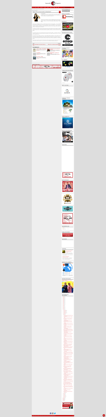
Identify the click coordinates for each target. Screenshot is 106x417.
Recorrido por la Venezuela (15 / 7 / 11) (67, 368)
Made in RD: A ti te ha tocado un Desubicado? (42, 11)
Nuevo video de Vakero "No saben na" (67, 383)
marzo (64, 395)
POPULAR (35, 7)
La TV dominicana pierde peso (66, 382)
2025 (63, 297)
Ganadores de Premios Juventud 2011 (67, 344)
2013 (63, 307)
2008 (63, 399)
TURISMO (51, 7)
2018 (63, 303)
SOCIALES (48, 7)
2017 (63, 304)
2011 (63, 309)
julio (64, 314)
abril (64, 394)
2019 (63, 302)
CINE (53, 7)
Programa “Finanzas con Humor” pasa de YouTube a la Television (67, 280)
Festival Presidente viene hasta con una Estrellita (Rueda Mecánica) (69, 251)
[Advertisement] (67, 158)
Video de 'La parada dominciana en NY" (67, 329)
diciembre (65, 310)
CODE (73, 415)
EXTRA (33, 7)
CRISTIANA (45, 7)
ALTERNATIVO (41, 7)
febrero (64, 396)
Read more (38, 50)
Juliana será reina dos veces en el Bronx (68, 352)
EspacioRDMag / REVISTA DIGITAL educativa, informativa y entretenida (44, 415)
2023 (63, 299)
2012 (63, 308)
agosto (64, 313)
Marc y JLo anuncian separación (67, 370)
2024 (63, 298)
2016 (63, 305)
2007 (63, 400)
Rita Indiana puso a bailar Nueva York (67, 379)
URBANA (38, 7)
